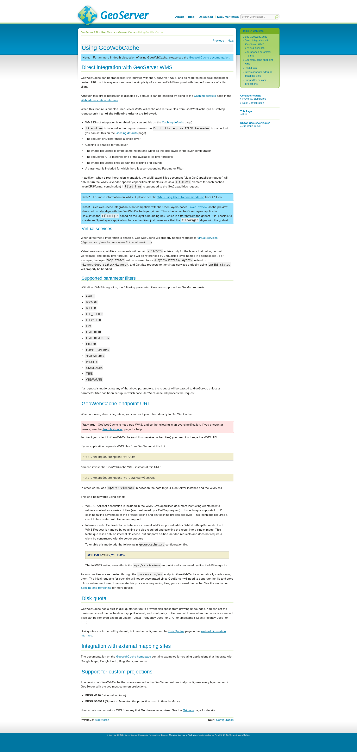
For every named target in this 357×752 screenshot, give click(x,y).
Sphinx (246, 735)
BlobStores (102, 719)
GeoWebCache (127, 32)
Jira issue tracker (251, 126)
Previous (218, 40)
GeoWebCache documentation (209, 57)
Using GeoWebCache (255, 36)
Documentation (228, 16)
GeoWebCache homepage (133, 656)
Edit (244, 114)
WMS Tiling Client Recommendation (180, 197)
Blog (191, 16)
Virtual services (255, 48)
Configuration (225, 719)
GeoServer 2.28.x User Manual (98, 32)
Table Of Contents (253, 31)
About (179, 16)
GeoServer (112, 15)
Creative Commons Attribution (183, 735)
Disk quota (251, 68)
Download (206, 16)
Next (231, 40)
